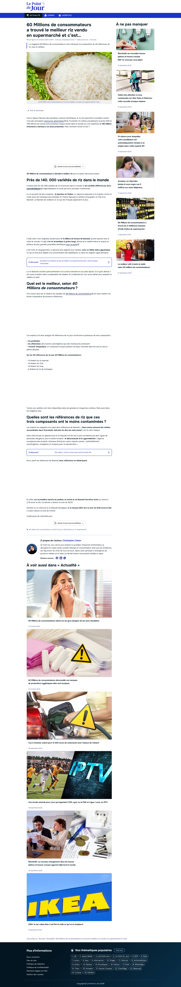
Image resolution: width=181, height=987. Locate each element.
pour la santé (71, 244)
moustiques (103, 964)
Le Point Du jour (57, 529)
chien (77, 968)
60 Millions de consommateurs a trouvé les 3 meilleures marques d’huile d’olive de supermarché (132, 225)
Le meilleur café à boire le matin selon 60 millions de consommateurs (134, 265)
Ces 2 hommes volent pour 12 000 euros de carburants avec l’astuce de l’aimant (63, 743)
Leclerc (77, 960)
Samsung (137, 968)
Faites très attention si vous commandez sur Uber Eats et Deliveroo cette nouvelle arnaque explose (135, 98)
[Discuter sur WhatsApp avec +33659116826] (64, 558)
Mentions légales (34, 971)
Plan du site (31, 960)
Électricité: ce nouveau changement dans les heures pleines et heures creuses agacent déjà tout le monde (52, 863)
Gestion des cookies (35, 974)
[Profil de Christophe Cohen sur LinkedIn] (61, 558)
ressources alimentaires (54, 121)
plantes (89, 964)
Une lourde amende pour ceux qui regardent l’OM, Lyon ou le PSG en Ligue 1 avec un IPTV (68, 802)
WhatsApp (139, 964)
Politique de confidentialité (38, 967)
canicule (124, 960)
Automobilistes (140, 960)
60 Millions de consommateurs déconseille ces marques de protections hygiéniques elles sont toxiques (52, 681)
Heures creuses (105, 968)
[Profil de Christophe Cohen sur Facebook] (57, 558)
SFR (136, 956)
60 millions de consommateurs (39, 529)
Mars (145, 956)
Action (77, 964)
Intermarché (99, 960)
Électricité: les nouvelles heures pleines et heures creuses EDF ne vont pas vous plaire (131, 56)
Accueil (42, 939)
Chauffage (122, 968)
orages (112, 960)
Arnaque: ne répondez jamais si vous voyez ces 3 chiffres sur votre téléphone (130, 184)
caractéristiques (34, 189)
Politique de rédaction (36, 964)
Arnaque (89, 968)
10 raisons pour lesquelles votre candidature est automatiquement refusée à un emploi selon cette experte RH (131, 141)
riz (75, 529)
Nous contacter (33, 957)
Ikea (86, 960)
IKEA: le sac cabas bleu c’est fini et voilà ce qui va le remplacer (55, 924)
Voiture (116, 964)
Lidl (74, 956)
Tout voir (119, 950)
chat (127, 964)
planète (90, 972)
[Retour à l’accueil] (35, 6)
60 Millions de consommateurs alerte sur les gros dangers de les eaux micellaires (63, 621)
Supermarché (81, 529)
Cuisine (78, 972)
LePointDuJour (68, 529)
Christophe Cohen (72, 540)
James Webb (87, 956)
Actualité (50, 939)
